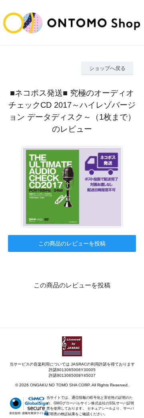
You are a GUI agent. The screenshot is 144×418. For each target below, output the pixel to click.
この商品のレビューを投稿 (72, 243)
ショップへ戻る (107, 68)
